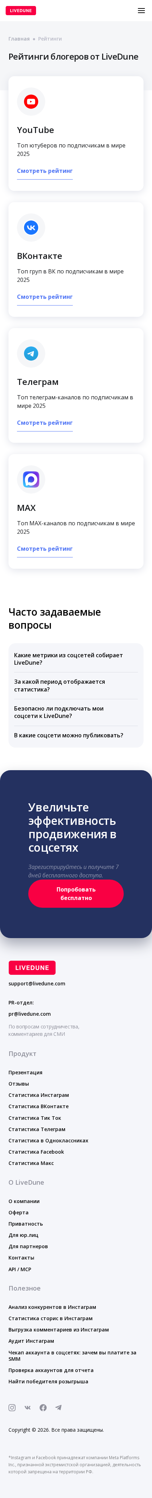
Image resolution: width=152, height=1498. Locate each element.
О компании (24, 1201)
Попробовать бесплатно (76, 894)
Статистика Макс (31, 1163)
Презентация (25, 1072)
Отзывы (18, 1083)
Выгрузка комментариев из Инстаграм (58, 1329)
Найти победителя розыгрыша (48, 1381)
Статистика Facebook (36, 1151)
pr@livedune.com (29, 1013)
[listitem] (76, 659)
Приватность (25, 1223)
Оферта (18, 1212)
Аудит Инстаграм (31, 1340)
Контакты (21, 1257)
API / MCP (19, 1269)
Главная (19, 38)
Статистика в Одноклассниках (48, 1140)
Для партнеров (28, 1246)
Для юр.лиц (23, 1235)
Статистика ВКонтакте (38, 1106)
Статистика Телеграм (36, 1129)
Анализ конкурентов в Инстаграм (52, 1307)
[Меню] (141, 10)
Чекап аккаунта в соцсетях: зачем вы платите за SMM (72, 1355)
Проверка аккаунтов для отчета (51, 1370)
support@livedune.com (36, 983)
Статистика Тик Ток (34, 1118)
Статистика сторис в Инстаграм (50, 1318)
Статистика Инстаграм (38, 1095)
